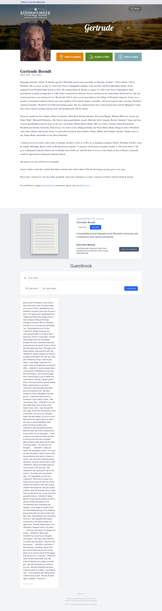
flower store (85, 185)
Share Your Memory (129, 249)
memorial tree (49, 185)
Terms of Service (87, 601)
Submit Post (131, 288)
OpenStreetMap (83, 604)
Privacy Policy (74, 601)
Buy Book (95, 227)
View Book (82, 227)
